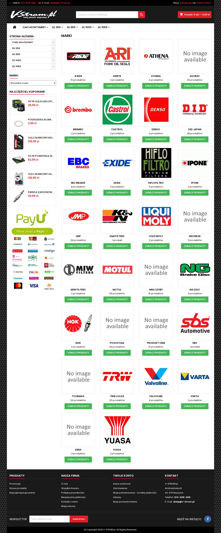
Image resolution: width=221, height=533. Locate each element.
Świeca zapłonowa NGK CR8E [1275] (41, 192)
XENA (78, 449)
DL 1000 (87, 27)
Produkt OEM (156, 343)
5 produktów (156, 186)
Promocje (15, 483)
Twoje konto (123, 476)
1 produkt (117, 240)
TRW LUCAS (117, 396)
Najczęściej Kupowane (27, 92)
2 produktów (78, 133)
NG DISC (195, 289)
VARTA (195, 396)
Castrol (117, 129)
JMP (78, 236)
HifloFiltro (156, 183)
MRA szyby (156, 289)
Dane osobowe (122, 483)
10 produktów (155, 346)
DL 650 (71, 27)
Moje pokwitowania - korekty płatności (134, 492)
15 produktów (78, 80)
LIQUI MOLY (156, 236)
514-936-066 (28, 2)
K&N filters (117, 236)
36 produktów (117, 293)
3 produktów (117, 80)
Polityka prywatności (72, 492)
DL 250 (56, 27)
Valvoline (155, 396)
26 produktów (78, 400)
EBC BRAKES (78, 183)
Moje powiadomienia (125, 501)
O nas (64, 483)
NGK (78, 343)
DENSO (156, 129)
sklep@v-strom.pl (60, 2)
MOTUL (117, 289)
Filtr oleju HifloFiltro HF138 (41, 101)
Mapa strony (68, 506)
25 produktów (117, 400)
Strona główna (21, 36)
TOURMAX (78, 396)
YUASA (117, 449)
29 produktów (195, 80)
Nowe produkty (18, 488)
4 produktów (156, 80)
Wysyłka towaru (70, 488)
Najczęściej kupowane (22, 492)
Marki (13, 75)
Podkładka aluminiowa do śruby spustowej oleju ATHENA (41, 119)
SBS (194, 343)
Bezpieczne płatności (73, 497)
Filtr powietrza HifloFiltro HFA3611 (41, 156)
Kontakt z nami (69, 501)
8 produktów (78, 186)
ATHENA (156, 76)
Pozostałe (117, 343)
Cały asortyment (34, 27)
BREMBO (78, 129)
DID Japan (194, 129)
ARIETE (117, 76)
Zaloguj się (186, 2)
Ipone (194, 183)
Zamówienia (120, 488)
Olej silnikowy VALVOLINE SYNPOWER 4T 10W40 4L (41, 174)
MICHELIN (194, 236)
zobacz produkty (78, 85)
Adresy (117, 497)
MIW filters (78, 289)
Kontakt (171, 476)
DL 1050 (102, 27)
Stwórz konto (204, 2)
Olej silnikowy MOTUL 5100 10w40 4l (41, 137)
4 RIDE (78, 76)
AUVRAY (195, 76)
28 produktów (195, 133)
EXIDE (117, 183)
